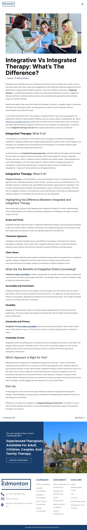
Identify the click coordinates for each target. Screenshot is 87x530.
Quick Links (76, 479)
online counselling (22, 274)
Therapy (10, 78)
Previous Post (8, 417)
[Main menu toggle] (82, 4)
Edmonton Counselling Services (18, 122)
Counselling (42, 479)
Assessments (59, 479)
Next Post (80, 417)
